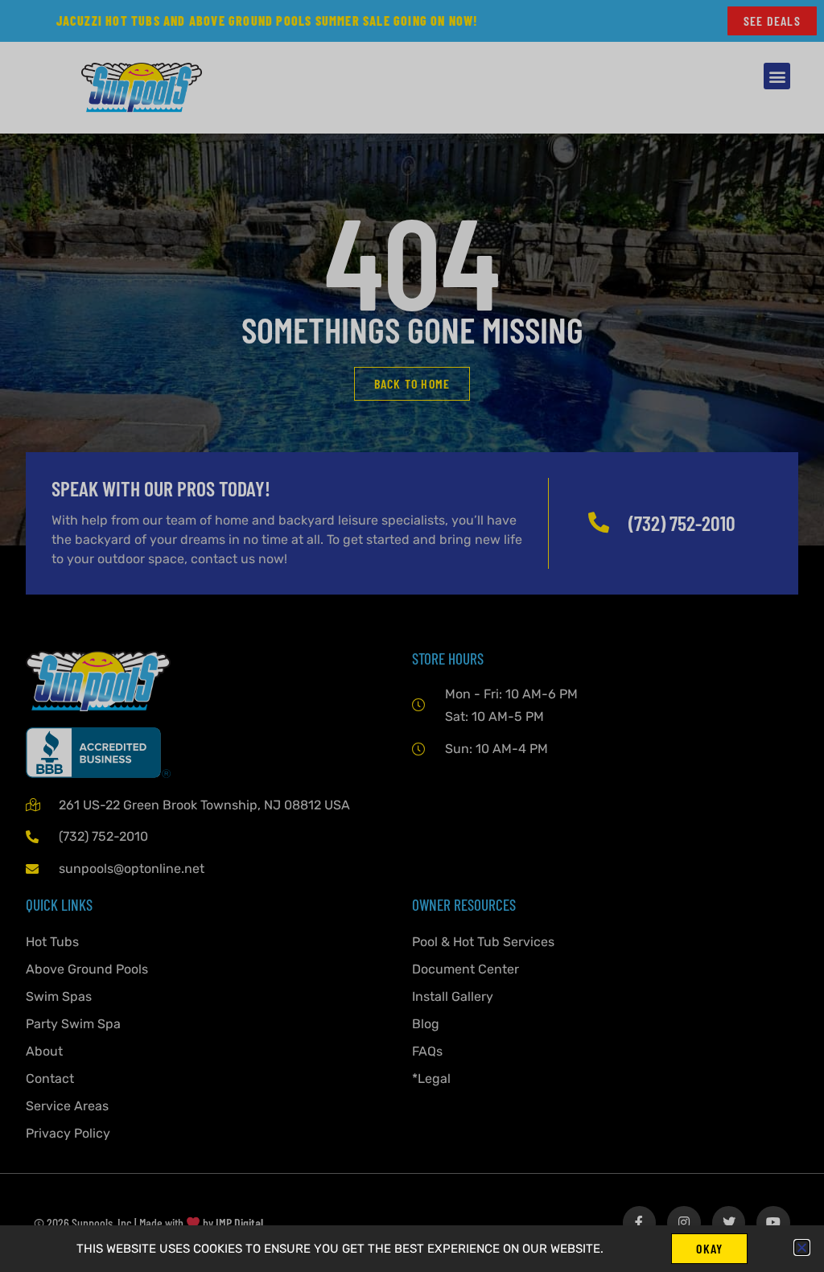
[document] (412, 636)
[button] (802, 1247)
